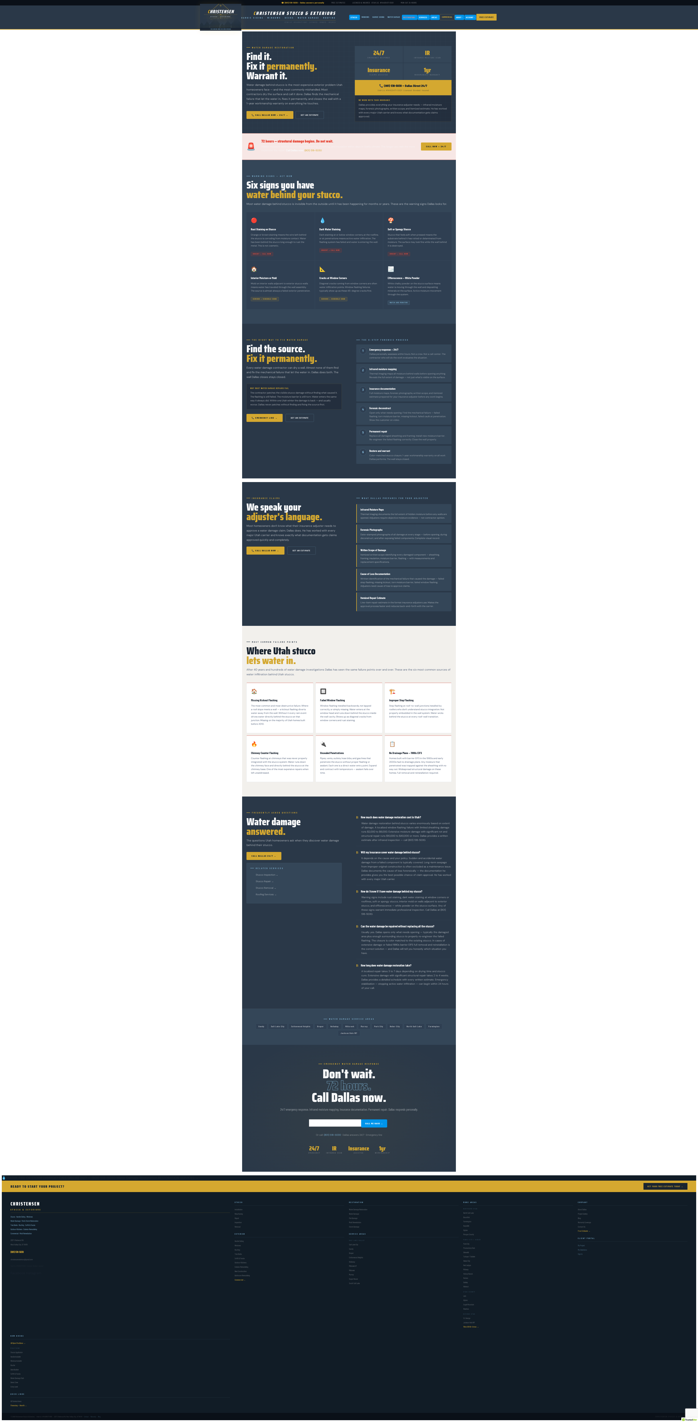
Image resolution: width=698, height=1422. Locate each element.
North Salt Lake (414, 1026)
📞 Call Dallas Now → (265, 550)
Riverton (466, 1309)
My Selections (582, 1250)
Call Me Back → (374, 1123)
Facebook (18, 1273)
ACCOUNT (470, 17)
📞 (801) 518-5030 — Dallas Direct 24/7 (403, 86)
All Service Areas (16, 1401)
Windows (238, 1245)
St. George (466, 1318)
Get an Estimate (310, 115)
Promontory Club (469, 1248)
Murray (364, 1026)
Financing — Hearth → (19, 1405)
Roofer (13, 1365)
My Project (581, 1245)
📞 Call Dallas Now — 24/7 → (270, 115)
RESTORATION (409, 17)
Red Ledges (467, 1265)
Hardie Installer (16, 1356)
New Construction (241, 1271)
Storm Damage (354, 1227)
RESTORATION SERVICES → (178, 1178)
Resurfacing (239, 1214)
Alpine (465, 1300)
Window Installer (16, 1361)
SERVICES (423, 17)
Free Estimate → (584, 1231)
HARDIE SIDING (378, 17)
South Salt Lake (354, 1283)
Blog (579, 1218)
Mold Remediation (355, 1222)
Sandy (261, 1026)
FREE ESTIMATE (486, 17)
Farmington (434, 1026)
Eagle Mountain (468, 1304)
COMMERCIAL (447, 17)
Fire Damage (353, 1218)
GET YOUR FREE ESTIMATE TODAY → (665, 1186)
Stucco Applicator (17, 1352)
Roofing (237, 1250)
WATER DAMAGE (394, 17)
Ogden (465, 1230)
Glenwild (466, 1252)
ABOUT (459, 17)
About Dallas (582, 1209)
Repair (237, 1218)
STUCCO (354, 17)
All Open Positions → (18, 1343)
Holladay (334, 1026)
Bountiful (466, 1217)
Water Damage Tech (17, 1378)
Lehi (464, 1296)
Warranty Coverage (584, 1222)
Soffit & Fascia (240, 1258)
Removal (237, 1227)
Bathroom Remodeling (242, 1275)
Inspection (238, 1222)
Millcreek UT (353, 1266)
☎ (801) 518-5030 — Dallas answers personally (302, 2)
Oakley (465, 1282)
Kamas (465, 1278)
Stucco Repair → (265, 881)
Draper (320, 1026)
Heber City (395, 1026)
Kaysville (466, 1226)
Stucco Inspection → (267, 874)
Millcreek (349, 1026)
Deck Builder (15, 1369)
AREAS (435, 17)
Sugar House (353, 1279)
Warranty (93, 1416)
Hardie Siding (239, 1241)
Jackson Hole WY (349, 1033)
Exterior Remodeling (241, 1267)
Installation (238, 1209)
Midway (465, 1269)
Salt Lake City (278, 1026)
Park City (378, 1026)
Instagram (33, 1273)
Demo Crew (14, 1382)
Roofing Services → (266, 894)
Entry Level (14, 1386)
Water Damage (354, 1214)
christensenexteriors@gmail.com (22, 1259)
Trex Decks (238, 1254)
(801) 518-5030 (313, 150)
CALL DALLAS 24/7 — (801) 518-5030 (87, 1178)
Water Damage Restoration (136, 1178)
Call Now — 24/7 (436, 146)
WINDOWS (365, 17)
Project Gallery (582, 1214)
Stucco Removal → (266, 887)
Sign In (580, 1254)
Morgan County (468, 1234)
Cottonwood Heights (301, 1026)
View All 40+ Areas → (471, 1327)
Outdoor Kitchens (240, 1262)
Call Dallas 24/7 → (264, 856)
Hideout (466, 1286)
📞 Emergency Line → (265, 418)
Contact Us (581, 1227)
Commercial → (240, 1280)
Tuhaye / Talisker (469, 1256)
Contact (86, 1416)
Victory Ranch (468, 1274)
